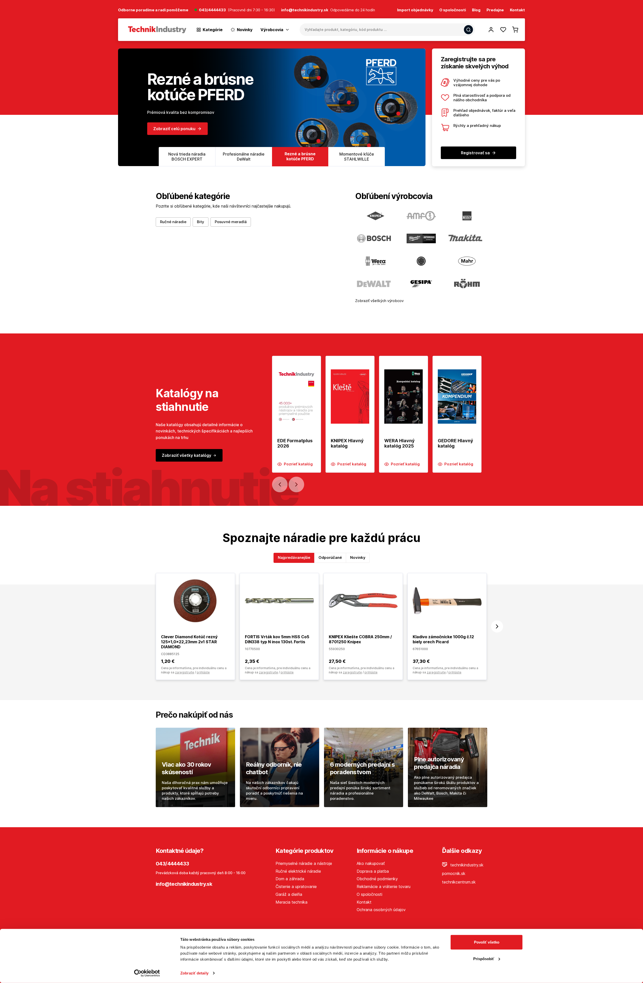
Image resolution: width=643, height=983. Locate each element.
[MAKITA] (467, 238)
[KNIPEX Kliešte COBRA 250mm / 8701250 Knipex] (363, 600)
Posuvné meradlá (231, 221)
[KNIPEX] (375, 216)
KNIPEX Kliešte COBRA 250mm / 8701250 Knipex (360, 639)
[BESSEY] (467, 216)
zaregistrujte (184, 672)
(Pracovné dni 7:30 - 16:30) (251, 10)
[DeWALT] (375, 283)
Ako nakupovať (371, 863)
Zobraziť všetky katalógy (186, 455)
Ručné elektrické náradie (298, 871)
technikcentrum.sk (459, 881)
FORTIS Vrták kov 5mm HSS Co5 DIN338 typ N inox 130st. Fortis (277, 639)
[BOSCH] (375, 238)
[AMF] (421, 216)
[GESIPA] (421, 283)
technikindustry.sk (466, 864)
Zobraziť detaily (194, 973)
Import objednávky (415, 10)
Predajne (495, 10)
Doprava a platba (373, 871)
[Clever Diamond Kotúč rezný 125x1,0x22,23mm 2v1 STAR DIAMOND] (195, 600)
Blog (476, 10)
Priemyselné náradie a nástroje (304, 863)
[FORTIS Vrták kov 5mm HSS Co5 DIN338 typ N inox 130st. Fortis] (279, 600)
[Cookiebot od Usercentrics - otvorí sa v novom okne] (147, 973)
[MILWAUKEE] (421, 238)
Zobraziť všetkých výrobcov (379, 301)
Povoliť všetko (486, 942)
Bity (200, 221)
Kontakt (517, 10)
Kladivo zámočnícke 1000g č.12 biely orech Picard (443, 639)
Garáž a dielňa (289, 894)
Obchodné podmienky (377, 878)
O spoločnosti (452, 10)
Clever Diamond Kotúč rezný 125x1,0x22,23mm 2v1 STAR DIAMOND (189, 641)
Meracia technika (291, 902)
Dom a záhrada (290, 878)
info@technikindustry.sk (184, 884)
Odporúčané (330, 557)
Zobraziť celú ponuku (174, 138)
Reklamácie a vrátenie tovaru (383, 886)
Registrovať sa (475, 152)
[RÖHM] (467, 283)
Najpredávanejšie (294, 557)
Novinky (357, 557)
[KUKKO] (421, 261)
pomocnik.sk (453, 873)
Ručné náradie (173, 221)
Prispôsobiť (483, 958)
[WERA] (375, 261)
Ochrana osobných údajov (381, 909)
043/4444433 (212, 10)
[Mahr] (467, 261)
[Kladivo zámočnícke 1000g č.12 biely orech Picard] (447, 600)
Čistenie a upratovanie (296, 886)
